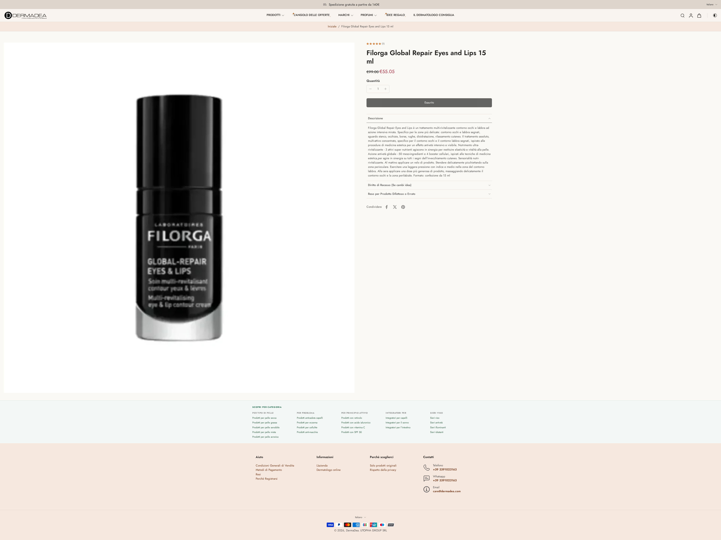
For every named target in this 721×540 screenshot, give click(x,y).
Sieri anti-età (436, 422)
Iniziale (332, 26)
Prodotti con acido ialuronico (355, 422)
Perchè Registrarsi (267, 479)
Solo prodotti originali (383, 466)
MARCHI (343, 15)
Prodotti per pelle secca (264, 418)
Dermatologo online (329, 470)
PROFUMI (367, 15)
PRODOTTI (273, 15)
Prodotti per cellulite (307, 427)
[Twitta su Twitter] (395, 207)
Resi (258, 474)
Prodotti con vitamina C (353, 427)
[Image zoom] (179, 218)
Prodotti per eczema (307, 422)
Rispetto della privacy (383, 470)
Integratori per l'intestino (398, 427)
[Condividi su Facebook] (386, 207)
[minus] (370, 89)
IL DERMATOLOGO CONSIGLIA (433, 15)
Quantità (373, 80)
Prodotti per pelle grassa (264, 422)
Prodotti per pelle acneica (265, 437)
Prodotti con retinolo (351, 418)
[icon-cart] (699, 15)
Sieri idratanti (436, 432)
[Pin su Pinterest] (403, 207)
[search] (682, 15)
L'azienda (322, 466)
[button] (429, 102)
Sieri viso (434, 418)
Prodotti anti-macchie (307, 432)
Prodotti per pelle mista (264, 432)
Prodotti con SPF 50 (351, 432)
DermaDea (352, 530)
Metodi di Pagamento (269, 470)
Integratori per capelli (396, 418)
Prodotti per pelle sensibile (266, 427)
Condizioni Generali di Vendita (275, 466)
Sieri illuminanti (438, 427)
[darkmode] (712, 15)
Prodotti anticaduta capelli (310, 418)
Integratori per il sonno (397, 422)
